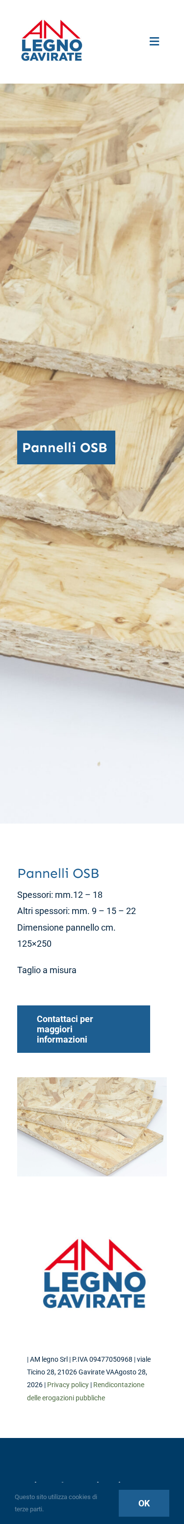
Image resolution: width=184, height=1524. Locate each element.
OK (144, 1503)
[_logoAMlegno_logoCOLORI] (52, 19)
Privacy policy (68, 1385)
